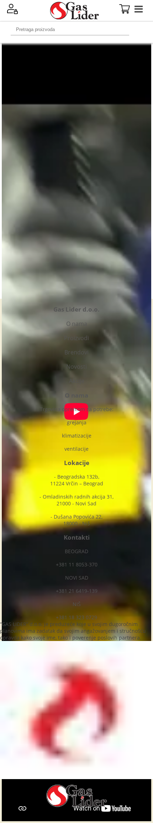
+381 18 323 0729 (76, 617)
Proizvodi (76, 338)
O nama (76, 324)
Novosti (76, 366)
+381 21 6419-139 (76, 590)
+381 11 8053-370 (76, 564)
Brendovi (76, 352)
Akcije (76, 381)
